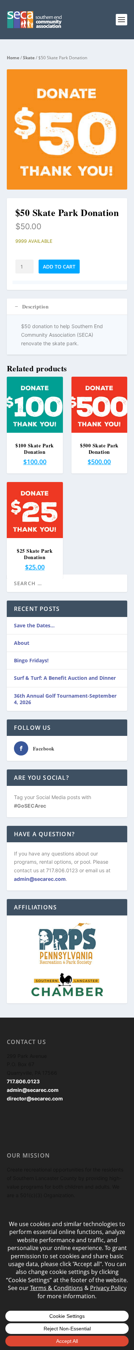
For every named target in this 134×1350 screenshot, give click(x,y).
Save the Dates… (34, 625)
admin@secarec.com (40, 879)
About (21, 642)
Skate (29, 58)
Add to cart (59, 266)
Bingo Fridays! (31, 660)
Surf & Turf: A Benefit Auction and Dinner (65, 677)
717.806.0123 (23, 1081)
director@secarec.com (35, 1098)
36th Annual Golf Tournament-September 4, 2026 (65, 699)
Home (13, 58)
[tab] (67, 306)
